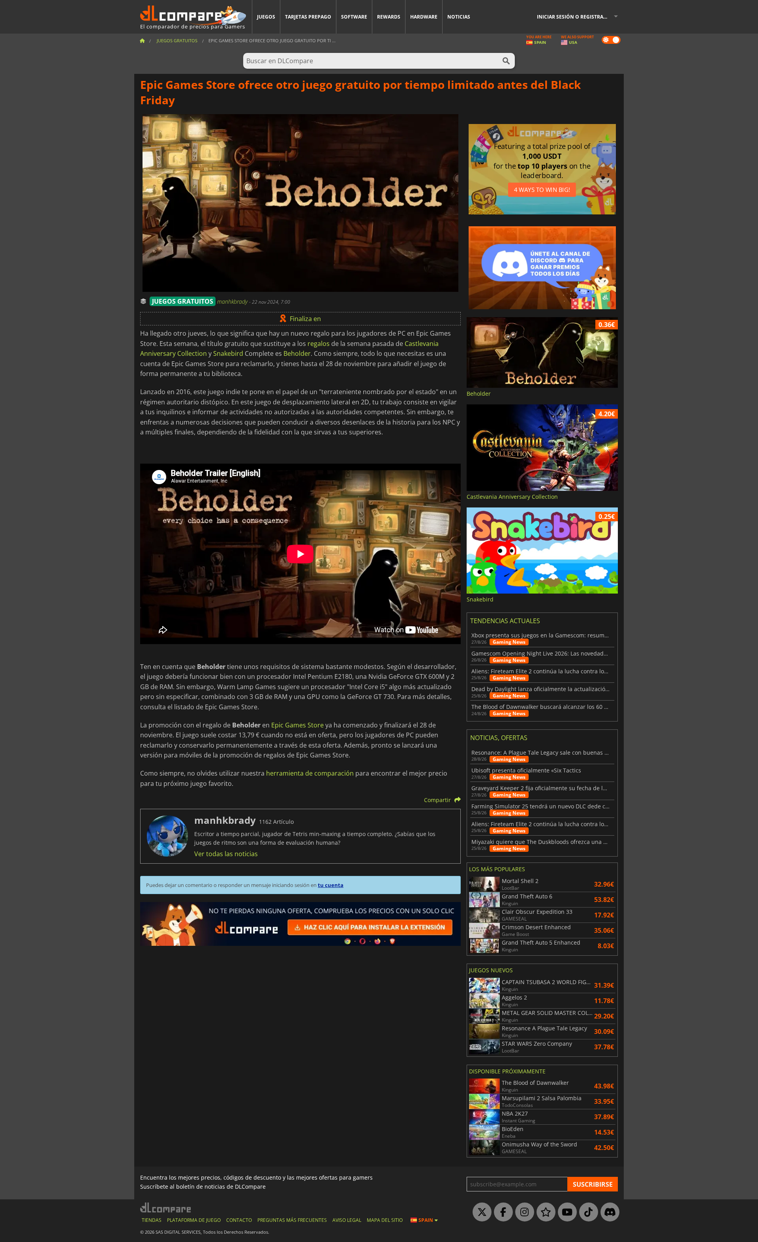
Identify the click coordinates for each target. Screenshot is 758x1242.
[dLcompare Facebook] (501, 1212)
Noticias (458, 16)
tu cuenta (330, 885)
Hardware (423, 16)
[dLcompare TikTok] (587, 1212)
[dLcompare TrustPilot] (544, 1212)
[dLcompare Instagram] (523, 1212)
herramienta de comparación (310, 773)
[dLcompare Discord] (608, 1212)
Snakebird (228, 353)
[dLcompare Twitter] (480, 1212)
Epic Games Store (297, 725)
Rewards (388, 16)
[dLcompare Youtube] (565, 1212)
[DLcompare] (166, 1207)
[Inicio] (142, 40)
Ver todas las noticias (226, 853)
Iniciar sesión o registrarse (574, 16)
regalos (319, 343)
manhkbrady (233, 301)
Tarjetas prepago (308, 16)
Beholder (297, 353)
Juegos (266, 16)
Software (354, 16)
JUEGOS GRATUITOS (182, 301)
